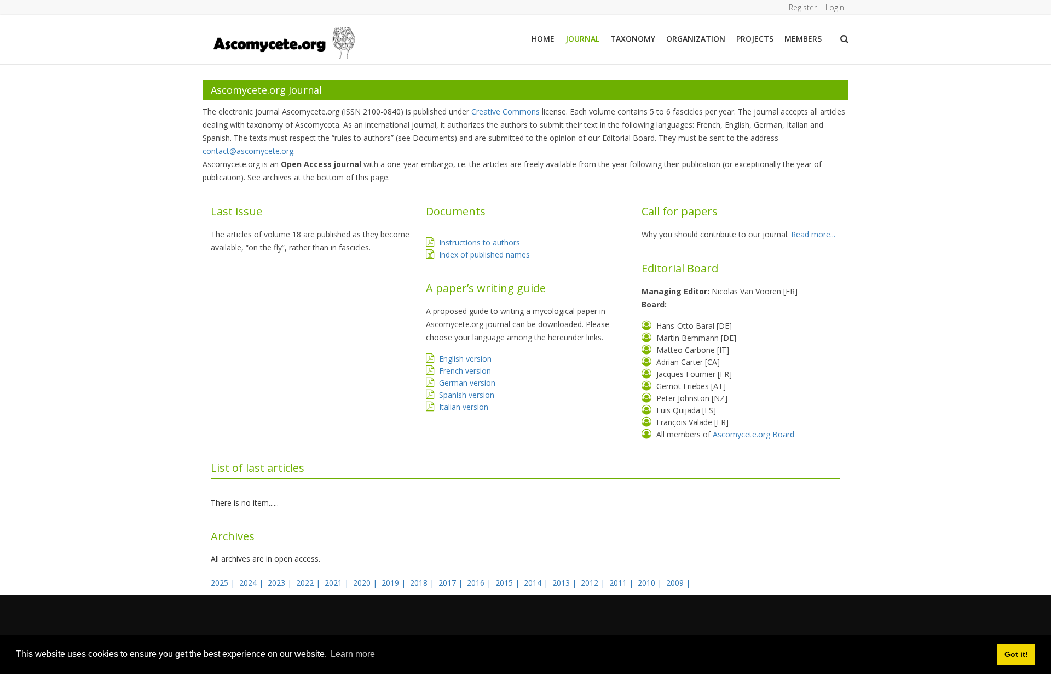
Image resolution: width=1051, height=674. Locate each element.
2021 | (338, 583)
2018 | (423, 583)
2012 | (594, 583)
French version (465, 370)
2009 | (679, 583)
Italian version (463, 407)
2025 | (224, 583)
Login (834, 7)
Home (543, 38)
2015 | (508, 583)
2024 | (252, 583)
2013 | (565, 583)
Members (803, 38)
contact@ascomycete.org (248, 151)
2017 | (451, 583)
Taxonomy (632, 38)
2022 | (309, 583)
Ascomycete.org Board (753, 434)
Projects (754, 38)
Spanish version (466, 395)
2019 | (395, 583)
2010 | (651, 583)
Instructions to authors (479, 242)
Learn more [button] (353, 654)
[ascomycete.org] (283, 42)
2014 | (537, 583)
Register (803, 7)
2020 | (366, 583)
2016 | (480, 583)
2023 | (281, 583)
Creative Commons (505, 111)
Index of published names (484, 254)
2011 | (622, 583)
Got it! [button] (1016, 654)
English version (465, 358)
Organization (695, 38)
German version (467, 383)
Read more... (813, 234)
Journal (582, 38)
